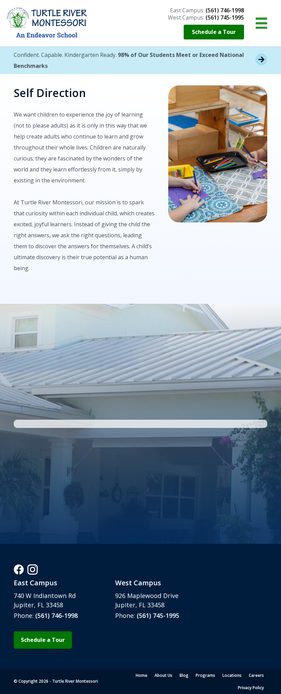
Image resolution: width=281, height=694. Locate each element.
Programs (205, 675)
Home (141, 675)
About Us (163, 675)
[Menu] (261, 23)
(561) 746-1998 (56, 615)
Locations (232, 675)
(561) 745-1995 (157, 615)
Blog (184, 675)
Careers (256, 675)
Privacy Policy (251, 688)
